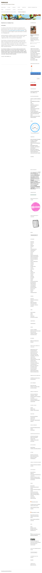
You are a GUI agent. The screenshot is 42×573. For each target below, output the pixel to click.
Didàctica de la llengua (34, 256)
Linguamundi (32, 401)
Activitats (32, 241)
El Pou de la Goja (33, 332)
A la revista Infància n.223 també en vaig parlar (16, 30)
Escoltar (32, 175)
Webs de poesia (33, 498)
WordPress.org (33, 530)
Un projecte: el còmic (34, 317)
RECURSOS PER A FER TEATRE (35, 150)
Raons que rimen (33, 385)
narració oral (32, 184)
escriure (31, 260)
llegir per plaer (32, 181)
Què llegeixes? (32, 458)
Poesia (37, 187)
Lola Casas (35, 182)
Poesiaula (32, 495)
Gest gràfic (33, 175)
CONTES (19, 7)
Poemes (32, 186)
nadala (37, 183)
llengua (36, 181)
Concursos (32, 251)
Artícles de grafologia (34, 436)
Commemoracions (33, 249)
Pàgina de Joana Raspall (34, 493)
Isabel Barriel (37, 177)
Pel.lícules (32, 276)
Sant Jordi (36, 188)
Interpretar (32, 177)
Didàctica (32, 473)
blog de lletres (32, 472)
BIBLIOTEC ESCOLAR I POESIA (35, 116)
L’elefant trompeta (33, 333)
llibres (31, 182)
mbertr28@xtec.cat (33, 92)
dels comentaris (33, 529)
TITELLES (31, 103)
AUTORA (9, 7)
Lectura (32, 179)
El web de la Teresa (33, 361)
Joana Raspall (32, 178)
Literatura (32, 268)
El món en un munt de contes (35, 330)
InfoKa (31, 407)
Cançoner (32, 298)
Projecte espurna (33, 369)
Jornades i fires (33, 266)
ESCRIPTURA (24, 7)
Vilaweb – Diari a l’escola (34, 410)
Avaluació (32, 245)
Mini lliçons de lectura (34, 454)
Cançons (31, 246)
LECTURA (14, 9)
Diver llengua (32, 447)
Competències (32, 250)
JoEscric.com (32, 418)
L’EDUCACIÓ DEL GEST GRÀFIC (35, 152)
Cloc (31, 247)
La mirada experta (33, 364)
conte (31, 173)
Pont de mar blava (33, 368)
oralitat (31, 275)
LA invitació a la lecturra (34, 363)
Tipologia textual (33, 292)
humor (34, 176)
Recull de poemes (33, 287)
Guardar (31, 559)
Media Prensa (32, 408)
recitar (32, 188)
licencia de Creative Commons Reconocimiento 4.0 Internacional (35, 543)
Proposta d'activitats (34, 281)
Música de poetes (33, 302)
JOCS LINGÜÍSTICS (8, 9)
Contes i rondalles (33, 329)
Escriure (37, 175)
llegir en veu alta (37, 180)
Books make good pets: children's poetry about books (34, 516)
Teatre (31, 291)
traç (39, 188)
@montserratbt (34, 43)
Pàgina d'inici (3, 7)
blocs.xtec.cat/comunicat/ (36, 42)
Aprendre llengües (33, 350)
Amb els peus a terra (33, 349)
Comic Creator (32, 312)
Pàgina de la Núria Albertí (34, 494)
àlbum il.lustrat (33, 188)
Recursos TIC (32, 288)
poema (35, 185)
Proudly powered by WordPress (6, 571)
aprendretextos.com (34, 351)
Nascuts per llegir (33, 457)
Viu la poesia (32, 496)
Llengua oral (32, 272)
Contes (34, 173)
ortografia (36, 184)
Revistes (31, 289)
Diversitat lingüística (34, 257)
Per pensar (32, 277)
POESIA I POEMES (20, 9)
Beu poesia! (32, 485)
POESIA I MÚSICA (33, 117)
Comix (31, 313)
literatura (37, 179)
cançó (39, 172)
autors (31, 244)
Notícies (31, 273)
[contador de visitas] (35, 74)
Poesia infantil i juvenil (35, 512)
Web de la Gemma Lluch (34, 371)
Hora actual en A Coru (35, 133)
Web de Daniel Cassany (34, 370)
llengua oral (32, 182)
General (31, 265)
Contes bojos (32, 417)
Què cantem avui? (33, 303)
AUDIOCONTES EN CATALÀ (34, 108)
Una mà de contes (33, 334)
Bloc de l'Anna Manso (34, 416)
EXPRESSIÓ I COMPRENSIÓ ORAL (32, 7)
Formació (32, 263)
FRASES (2, 9)
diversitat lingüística (34, 173)
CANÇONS (13, 7)
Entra (31, 526)
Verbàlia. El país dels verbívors (35, 448)
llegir (32, 180)
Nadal (35, 183)
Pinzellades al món (33, 366)
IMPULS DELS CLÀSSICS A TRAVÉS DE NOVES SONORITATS (34, 106)
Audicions (32, 242)
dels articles (33, 527)
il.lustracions (37, 176)
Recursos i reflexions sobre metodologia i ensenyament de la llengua (35, 478)
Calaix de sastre (33, 358)
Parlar (31, 185)
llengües (37, 182)
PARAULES (4, 2)
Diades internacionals (34, 255)
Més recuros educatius (34, 365)
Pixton (31, 314)
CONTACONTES (33, 109)
